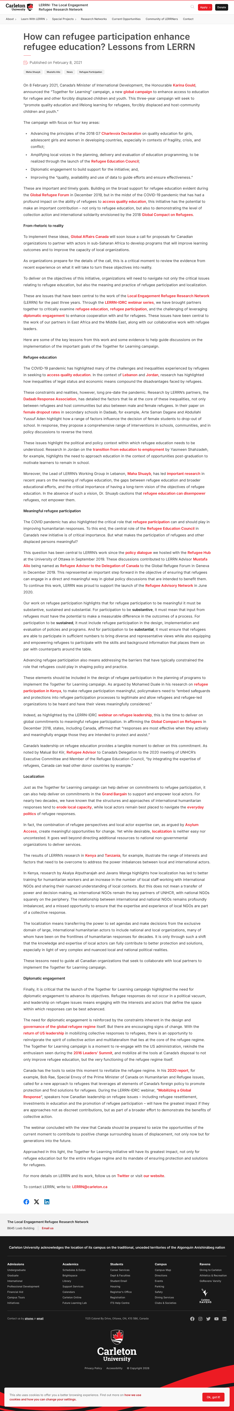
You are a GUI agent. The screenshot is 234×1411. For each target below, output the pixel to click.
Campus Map (163, 1269)
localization (162, 831)
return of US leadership (43, 1033)
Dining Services (164, 1297)
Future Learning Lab (75, 1302)
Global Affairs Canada (90, 236)
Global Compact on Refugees (167, 214)
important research (183, 473)
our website (154, 1176)
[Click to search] (192, 7)
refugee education (92, 309)
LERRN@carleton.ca (89, 1187)
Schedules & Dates (74, 1269)
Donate (221, 7)
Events (159, 1280)
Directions (161, 1275)
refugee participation (128, 309)
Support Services (73, 1286)
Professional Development (23, 1286)
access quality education (124, 201)
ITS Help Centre (119, 1302)
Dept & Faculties (120, 1275)
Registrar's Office (121, 1291)
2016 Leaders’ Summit (92, 1053)
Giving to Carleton (211, 1269)
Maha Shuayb (139, 473)
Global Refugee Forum (49, 195)
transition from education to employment (128, 449)
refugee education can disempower (174, 493)
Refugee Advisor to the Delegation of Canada (99, 566)
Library (67, 1280)
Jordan (152, 375)
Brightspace (70, 1275)
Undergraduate (16, 1269)
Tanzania (112, 855)
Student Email (118, 1280)
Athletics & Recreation (213, 1275)
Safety (159, 1291)
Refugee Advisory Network (169, 585)
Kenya (90, 855)
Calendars (69, 1291)
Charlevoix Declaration (121, 133)
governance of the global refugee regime (59, 1026)
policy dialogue (138, 552)
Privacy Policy (93, 1368)
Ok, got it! (213, 1397)
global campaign (137, 92)
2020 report (177, 1070)
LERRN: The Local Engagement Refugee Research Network (63, 7)
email (40, 1318)
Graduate (12, 1275)
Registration (117, 1297)
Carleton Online (72, 1297)
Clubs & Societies (165, 1302)
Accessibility (114, 1368)
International (14, 1280)
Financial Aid (15, 1291)
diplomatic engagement (44, 315)
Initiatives (13, 1302)
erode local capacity (74, 807)
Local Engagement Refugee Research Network (168, 296)
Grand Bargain (114, 794)
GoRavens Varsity (210, 1280)
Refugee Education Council (115, 161)
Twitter (123, 1176)
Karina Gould (184, 85)
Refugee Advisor (81, 752)
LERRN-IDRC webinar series (129, 302)
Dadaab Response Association (49, 399)
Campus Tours (16, 1297)
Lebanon (129, 375)
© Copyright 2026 (138, 1368)
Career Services (120, 1269)
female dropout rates (41, 412)
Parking (159, 1286)
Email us (48, 1228)
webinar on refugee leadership (125, 715)
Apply (203, 7)
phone (29, 1318)
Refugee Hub (199, 552)
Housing (115, 1286)
